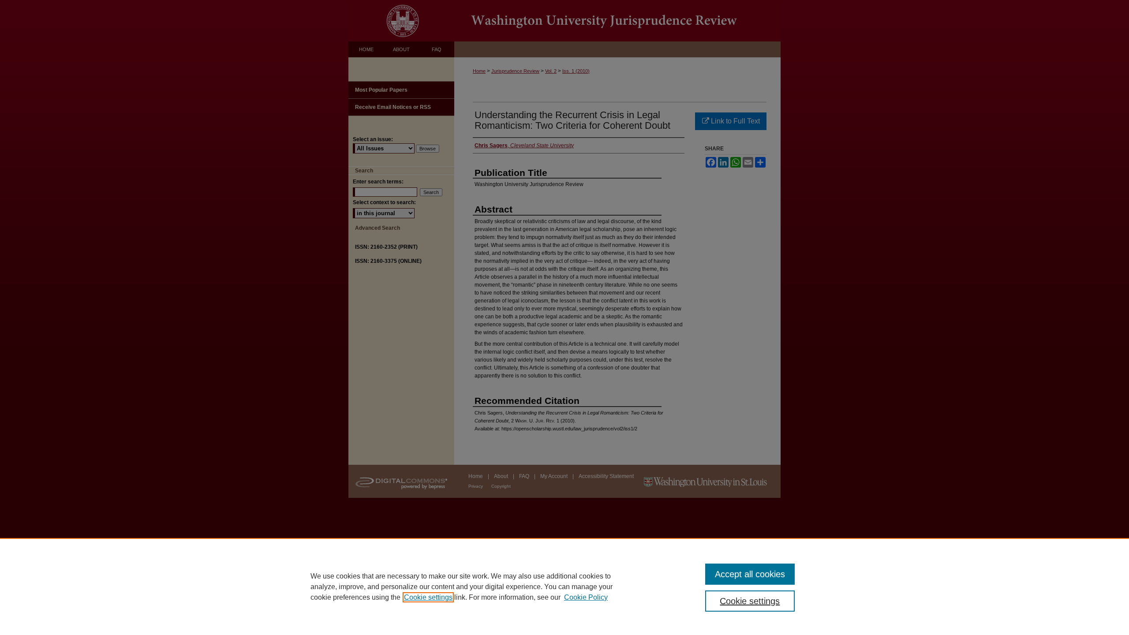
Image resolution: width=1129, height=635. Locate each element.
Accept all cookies (750, 574)
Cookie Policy (586, 597)
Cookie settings (428, 597)
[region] (564, 586)
